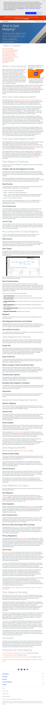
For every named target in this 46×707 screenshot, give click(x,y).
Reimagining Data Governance (10, 655)
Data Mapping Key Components (9, 54)
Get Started (4, 676)
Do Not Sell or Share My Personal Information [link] (11, 699)
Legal (3, 688)
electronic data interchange (21, 527)
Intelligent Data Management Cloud (16, 595)
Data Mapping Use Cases (8, 59)
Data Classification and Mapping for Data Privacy (15, 653)
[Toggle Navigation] (43, 21)
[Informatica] (5, 21)
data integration (34, 86)
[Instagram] (27, 669)
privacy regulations (23, 538)
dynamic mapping (6, 407)
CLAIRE (15, 607)
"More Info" (21, 8)
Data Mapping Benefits (7, 58)
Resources (4, 679)
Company (4, 684)
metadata (24, 582)
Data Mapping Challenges (8, 52)
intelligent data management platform (31, 146)
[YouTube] (24, 669)
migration (34, 157)
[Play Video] (36, 73)
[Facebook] (18, 669)
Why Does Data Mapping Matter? (10, 50)
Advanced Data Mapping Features (10, 57)
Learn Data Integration (7, 681)
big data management (24, 450)
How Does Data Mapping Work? (9, 51)
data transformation (35, 517)
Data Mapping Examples (8, 61)
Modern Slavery (5, 693)
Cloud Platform (5, 674)
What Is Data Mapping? (7, 48)
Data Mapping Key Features (8, 55)
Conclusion (5, 62)
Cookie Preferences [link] (6, 696)
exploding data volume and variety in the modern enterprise (25, 100)
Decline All (33, 13)
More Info (39, 13)
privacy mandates (9, 552)
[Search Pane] (40, 21)
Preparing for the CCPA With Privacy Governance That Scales (17, 657)
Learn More (26, 18)
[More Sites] (37, 21)
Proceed (27, 13)
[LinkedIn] (21, 669)
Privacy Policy (5, 691)
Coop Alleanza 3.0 (6, 621)
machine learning (18, 432)
